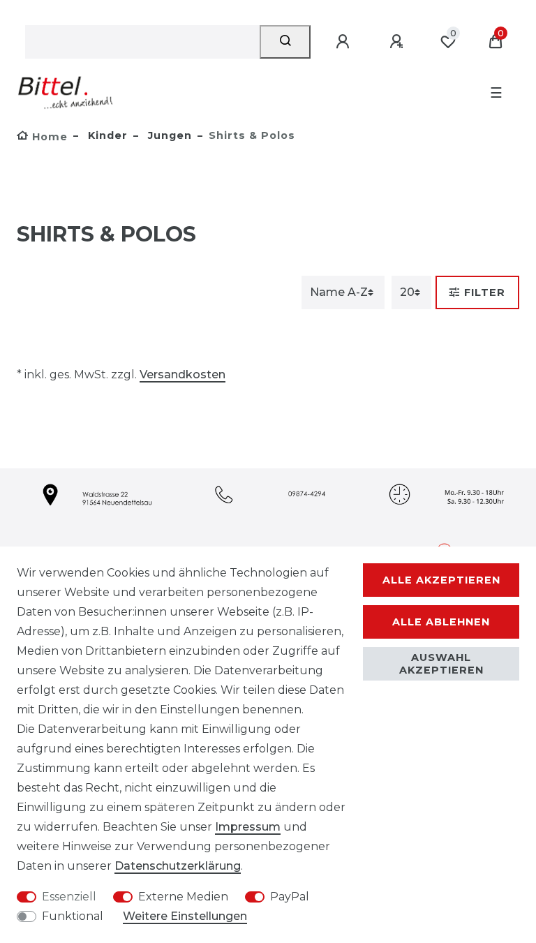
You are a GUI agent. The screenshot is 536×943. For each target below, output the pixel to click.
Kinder (106, 135)
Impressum (248, 826)
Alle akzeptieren (441, 580)
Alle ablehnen (441, 622)
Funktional (72, 916)
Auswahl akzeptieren (441, 663)
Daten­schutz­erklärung (177, 866)
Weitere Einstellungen (185, 916)
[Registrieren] (398, 41)
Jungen (168, 135)
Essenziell (69, 896)
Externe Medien (183, 896)
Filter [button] (484, 292)
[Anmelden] (345, 41)
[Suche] (285, 42)
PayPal (289, 896)
